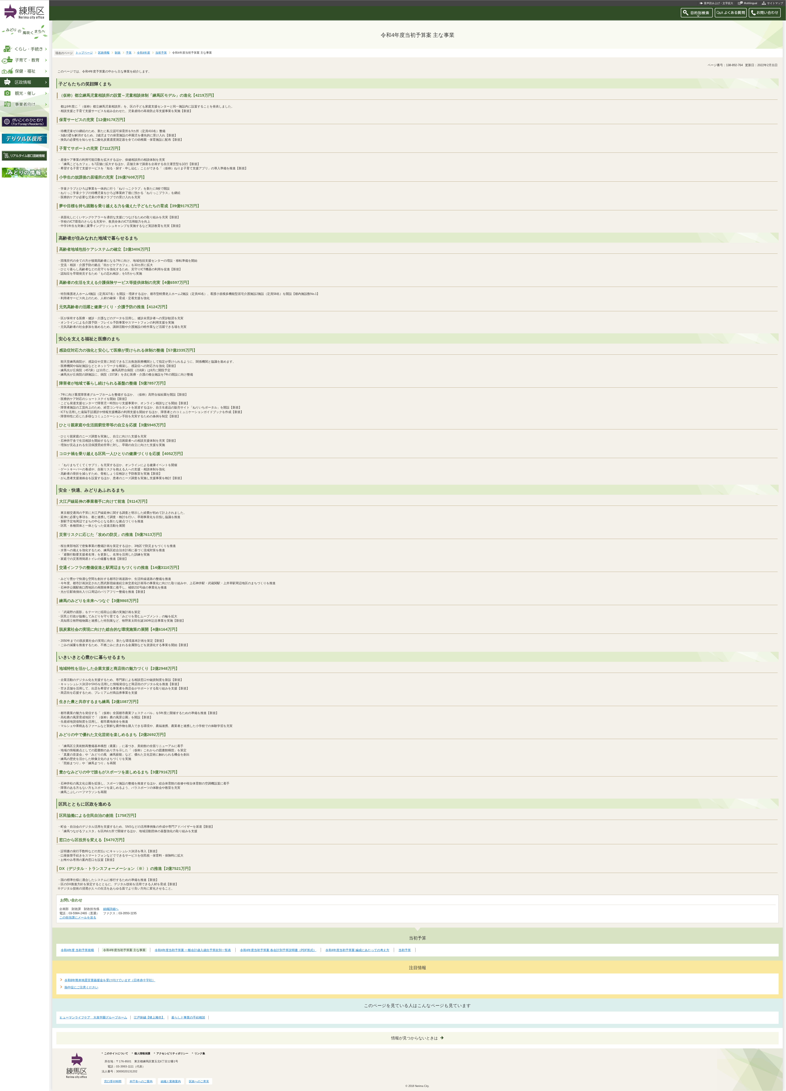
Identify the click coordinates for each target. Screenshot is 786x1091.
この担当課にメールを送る (77, 917)
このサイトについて (116, 1053)
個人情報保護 (142, 1053)
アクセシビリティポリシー (172, 1053)
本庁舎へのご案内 (141, 1081)
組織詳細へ (111, 909)
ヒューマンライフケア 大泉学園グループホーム (93, 1017)
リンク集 (199, 1053)
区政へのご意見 (199, 1081)
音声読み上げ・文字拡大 (718, 3)
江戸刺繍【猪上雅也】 (149, 1017)
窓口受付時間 (112, 1081)
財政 (118, 52)
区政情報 (104, 52)
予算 (129, 52)
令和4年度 (143, 52)
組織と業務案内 (171, 1081)
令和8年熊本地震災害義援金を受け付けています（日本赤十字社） (109, 980)
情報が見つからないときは (414, 1038)
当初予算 (161, 52)
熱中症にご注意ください (81, 987)
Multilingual (750, 3)
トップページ (84, 52)
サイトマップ (775, 3)
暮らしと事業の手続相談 (188, 1017)
